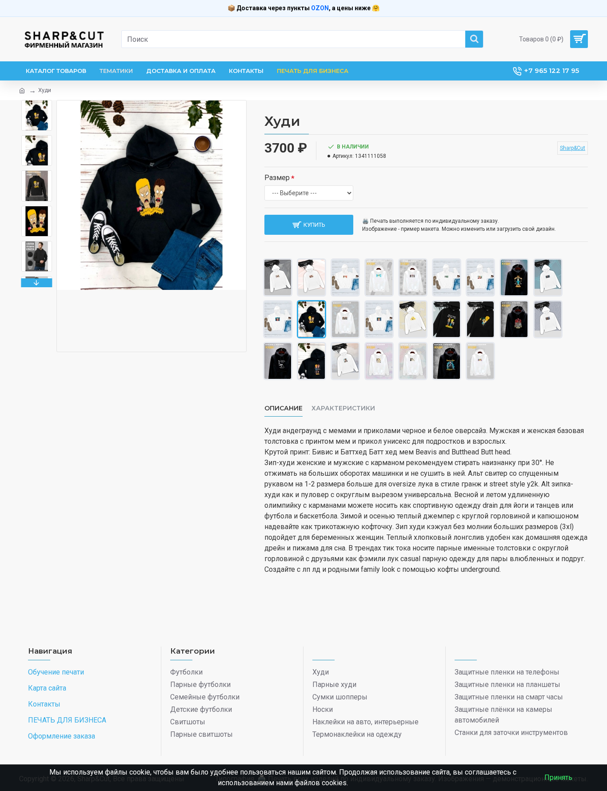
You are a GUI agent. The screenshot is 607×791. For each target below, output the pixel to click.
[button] (36, 102)
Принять (558, 777)
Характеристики (343, 408)
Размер (277, 177)
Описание (283, 408)
